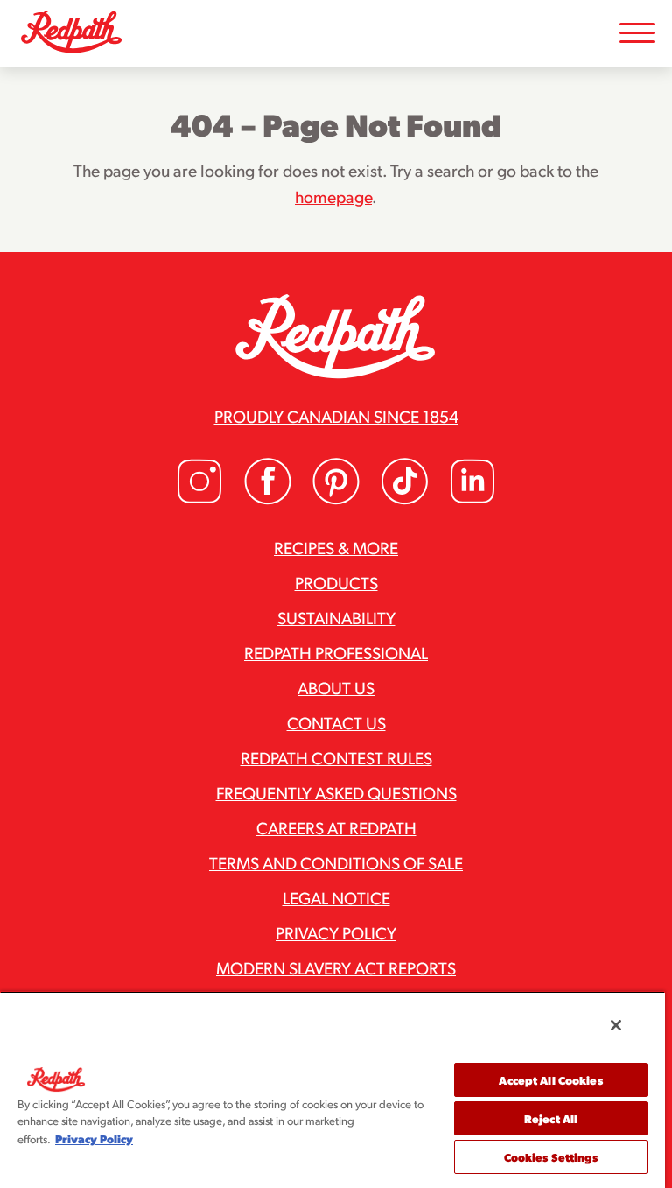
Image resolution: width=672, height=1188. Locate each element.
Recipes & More (336, 547)
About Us (336, 687)
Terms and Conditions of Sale (336, 862)
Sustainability (336, 617)
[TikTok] (404, 499)
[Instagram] (199, 499)
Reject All (551, 1118)
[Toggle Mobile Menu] (637, 33)
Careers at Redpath (336, 827)
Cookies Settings (551, 1156)
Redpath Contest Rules (336, 757)
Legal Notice (336, 897)
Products (336, 582)
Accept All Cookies (550, 1079)
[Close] (616, 1025)
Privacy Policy (336, 932)
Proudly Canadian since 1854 (336, 415)
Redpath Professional (336, 652)
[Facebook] (267, 499)
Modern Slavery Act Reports (336, 967)
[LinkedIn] (472, 499)
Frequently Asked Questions (336, 792)
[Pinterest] (336, 499)
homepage (333, 196)
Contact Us (336, 722)
